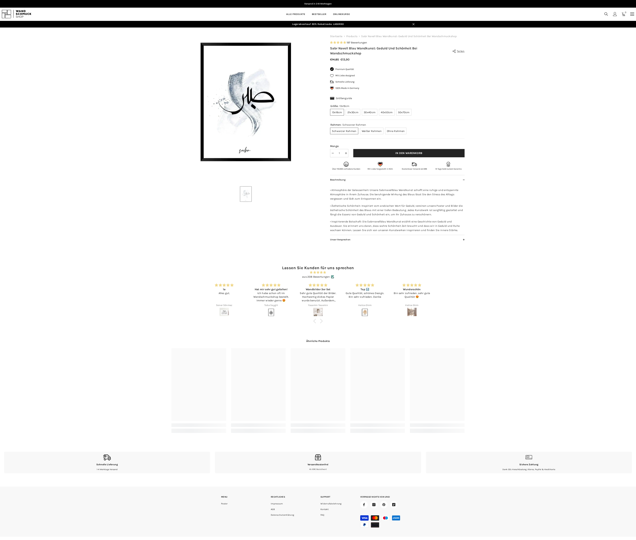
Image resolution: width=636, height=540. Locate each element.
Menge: (334, 146)
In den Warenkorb (408, 153)
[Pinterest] (384, 504)
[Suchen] (606, 14)
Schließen (413, 24)
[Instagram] (374, 504)
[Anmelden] (615, 14)
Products (352, 36)
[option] (318, 3)
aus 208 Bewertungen (316, 276)
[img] (318, 272)
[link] (198, 425)
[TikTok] (394, 504)
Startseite (336, 36)
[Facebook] (364, 504)
